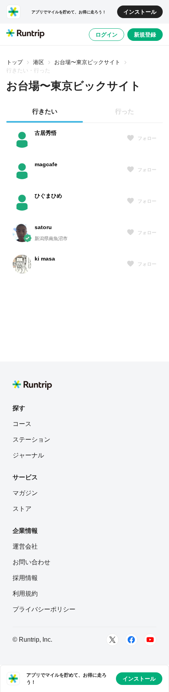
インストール (139, 12)
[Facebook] (131, 639)
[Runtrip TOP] (25, 34)
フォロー (147, 138)
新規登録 (145, 34)
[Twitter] (112, 639)
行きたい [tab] (44, 111)
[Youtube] (150, 639)
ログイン (107, 34)
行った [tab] (124, 111)
